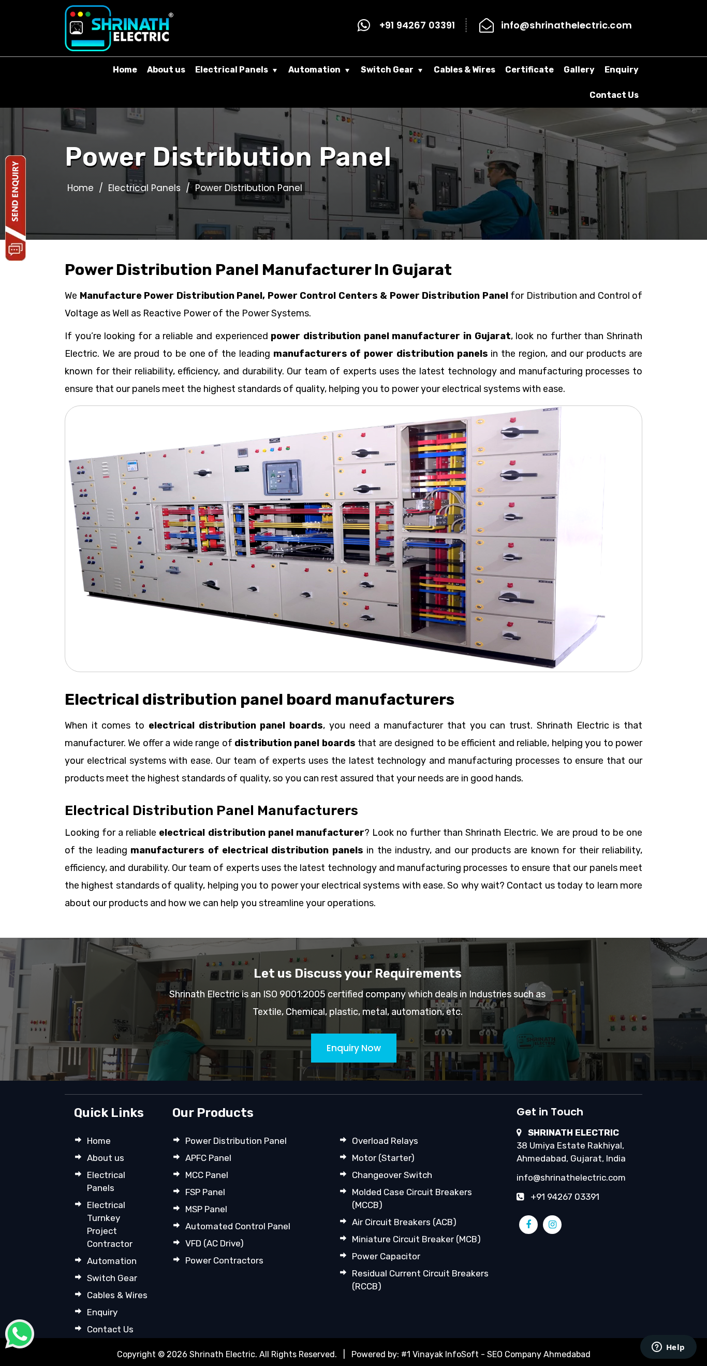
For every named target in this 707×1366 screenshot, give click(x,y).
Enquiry (622, 70)
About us (166, 70)
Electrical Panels (231, 70)
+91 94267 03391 (417, 25)
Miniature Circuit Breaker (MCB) (416, 1239)
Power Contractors (224, 1260)
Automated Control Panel (237, 1226)
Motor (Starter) (383, 1158)
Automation (314, 70)
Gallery (579, 70)
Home (125, 70)
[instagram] (552, 1225)
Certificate (529, 70)
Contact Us (614, 95)
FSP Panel (205, 1192)
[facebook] (528, 1225)
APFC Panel (208, 1158)
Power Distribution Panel (236, 1141)
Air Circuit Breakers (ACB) (404, 1222)
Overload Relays (385, 1141)
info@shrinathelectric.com (566, 25)
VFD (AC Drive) (214, 1243)
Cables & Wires (464, 70)
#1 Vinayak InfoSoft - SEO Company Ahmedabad (496, 1354)
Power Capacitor (386, 1256)
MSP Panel (206, 1209)
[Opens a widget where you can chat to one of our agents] (668, 1348)
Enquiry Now (354, 1048)
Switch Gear (387, 70)
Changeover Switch (392, 1175)
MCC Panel (206, 1175)
